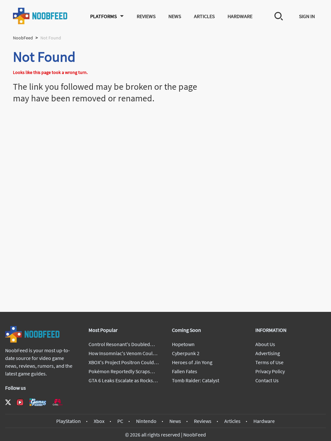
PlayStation (68, 421)
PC (120, 421)
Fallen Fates (184, 371)
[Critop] (57, 402)
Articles (204, 16)
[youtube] (20, 402)
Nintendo (146, 421)
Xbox (99, 421)
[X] (8, 402)
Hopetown (183, 344)
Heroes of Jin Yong (192, 362)
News (174, 16)
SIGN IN (307, 16)
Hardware (240, 16)
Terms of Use (269, 362)
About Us (265, 344)
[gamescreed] (38, 402)
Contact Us (267, 380)
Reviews (146, 16)
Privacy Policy (270, 371)
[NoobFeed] (40, 16)
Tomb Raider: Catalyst (195, 380)
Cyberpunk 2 (185, 353)
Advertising (267, 353)
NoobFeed (23, 38)
